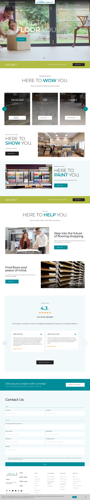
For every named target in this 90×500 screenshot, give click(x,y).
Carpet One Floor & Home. (15, 493)
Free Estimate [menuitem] (37, 490)
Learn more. (31, 497)
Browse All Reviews (44, 362)
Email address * (49, 431)
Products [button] (7, 6)
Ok (74, 497)
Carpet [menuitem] (35, 483)
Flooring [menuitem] (36, 476)
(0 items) (61, 8)
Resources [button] (15, 6)
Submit (45, 464)
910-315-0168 (22, 2)
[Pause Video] (86, 57)
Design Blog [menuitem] (50, 486)
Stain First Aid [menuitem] (63, 479)
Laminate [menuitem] (36, 485)
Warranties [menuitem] (62, 487)
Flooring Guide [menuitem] (63, 481)
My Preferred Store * (50, 438)
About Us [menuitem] (75, 476)
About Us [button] (23, 6)
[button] (56, 8)
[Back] (5, 33)
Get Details (11, 281)
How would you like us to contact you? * (13, 423)
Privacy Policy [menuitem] (76, 488)
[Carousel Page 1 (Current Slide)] (44, 58)
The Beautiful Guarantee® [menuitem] (63, 484)
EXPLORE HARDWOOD (16, 118)
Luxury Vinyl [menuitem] (37, 479)
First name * (8, 410)
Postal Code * (8, 438)
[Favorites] (59, 8)
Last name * (48, 410)
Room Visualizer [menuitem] (50, 476)
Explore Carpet (71, 117)
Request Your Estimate (74, 384)
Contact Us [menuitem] (75, 483)
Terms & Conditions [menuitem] (77, 485)
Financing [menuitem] (36, 492)
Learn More (60, 247)
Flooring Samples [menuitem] (51, 479)
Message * (7, 446)
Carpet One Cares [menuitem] (77, 481)
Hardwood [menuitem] (36, 481)
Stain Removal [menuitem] (63, 476)
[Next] (85, 33)
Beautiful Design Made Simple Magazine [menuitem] (51, 482)
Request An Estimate (74, 5)
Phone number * (8, 431)
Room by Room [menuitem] (76, 479)
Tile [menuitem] (35, 488)
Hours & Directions (61, 5)
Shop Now (21, 39)
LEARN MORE (78, 64)
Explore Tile (44, 117)
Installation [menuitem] (62, 489)
